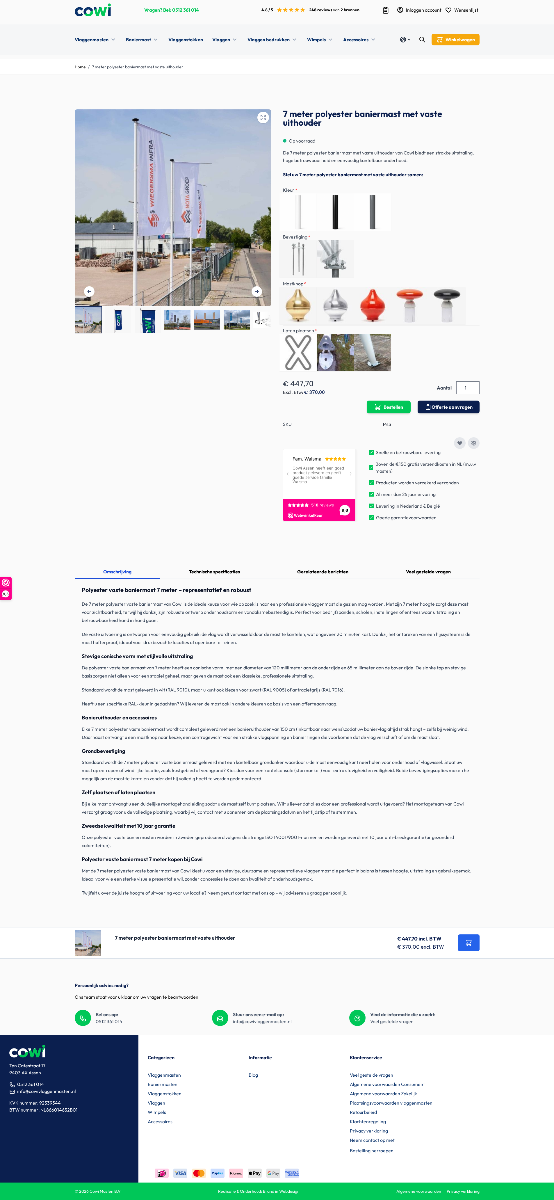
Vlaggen (221, 39)
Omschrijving (117, 572)
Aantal (444, 388)
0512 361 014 (185, 10)
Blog (253, 1075)
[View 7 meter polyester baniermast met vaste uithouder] (88, 319)
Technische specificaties (214, 572)
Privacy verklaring (369, 1130)
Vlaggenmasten (91, 39)
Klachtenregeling (368, 1121)
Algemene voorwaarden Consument (387, 1084)
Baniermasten (162, 1084)
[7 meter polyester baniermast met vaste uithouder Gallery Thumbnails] (173, 319)
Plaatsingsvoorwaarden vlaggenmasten (391, 1103)
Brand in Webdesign (281, 1191)
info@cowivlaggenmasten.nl (262, 1021)
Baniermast (138, 39)
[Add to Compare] (474, 443)
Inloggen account (423, 10)
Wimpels (316, 39)
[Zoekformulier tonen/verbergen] (422, 39)
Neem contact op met (372, 1140)
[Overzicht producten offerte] (386, 10)
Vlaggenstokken (185, 39)
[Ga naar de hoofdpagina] (93, 9)
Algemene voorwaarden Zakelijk (383, 1093)
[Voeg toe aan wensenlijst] (460, 443)
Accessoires (355, 39)
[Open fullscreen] (263, 117)
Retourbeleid (363, 1112)
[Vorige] (89, 291)
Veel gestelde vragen (428, 572)
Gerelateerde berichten (322, 572)
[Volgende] (257, 291)
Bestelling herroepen (371, 1150)
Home (80, 67)
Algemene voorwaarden (418, 1191)
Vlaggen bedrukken (268, 39)
